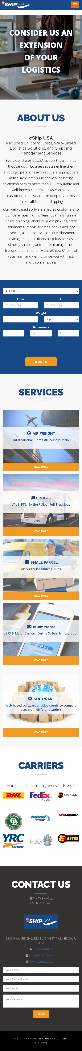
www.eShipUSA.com (42, 961)
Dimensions (41, 327)
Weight (41, 313)
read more (41, 466)
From (20, 299)
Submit (41, 1014)
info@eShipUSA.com (42, 955)
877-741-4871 (42, 949)
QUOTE (41, 362)
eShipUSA (45, 1038)
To (61, 299)
